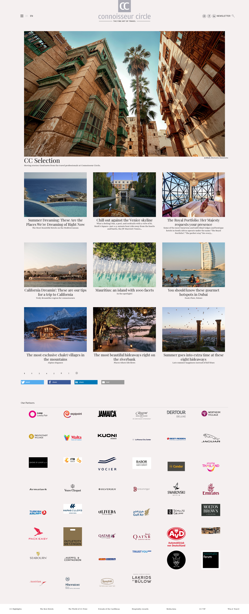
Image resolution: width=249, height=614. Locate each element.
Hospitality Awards (140, 609)
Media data (171, 609)
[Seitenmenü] (21, 16)
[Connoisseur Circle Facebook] (209, 16)
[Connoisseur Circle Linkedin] (214, 16)
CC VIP (202, 609)
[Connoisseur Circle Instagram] (204, 16)
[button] (32, 382)
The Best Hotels (46, 609)
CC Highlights (16, 609)
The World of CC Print (77, 609)
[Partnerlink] (38, 414)
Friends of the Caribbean (109, 609)
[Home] (124, 12)
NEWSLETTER (223, 16)
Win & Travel (233, 609)
